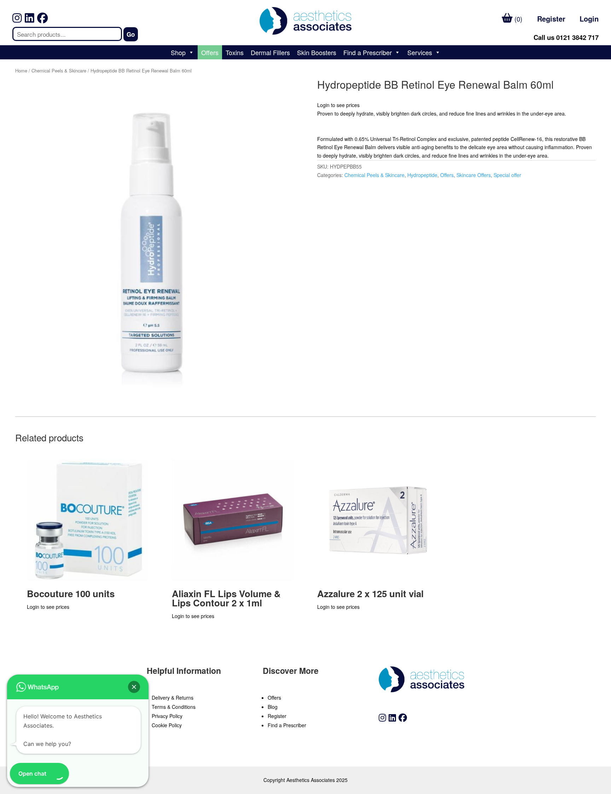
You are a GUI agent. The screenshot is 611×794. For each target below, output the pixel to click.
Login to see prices (338, 104)
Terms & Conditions (174, 706)
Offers (210, 52)
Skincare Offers (473, 174)
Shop (178, 52)
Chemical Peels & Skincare (58, 70)
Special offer (507, 174)
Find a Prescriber (367, 52)
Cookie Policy (167, 725)
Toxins (235, 52)
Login (589, 18)
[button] (134, 687)
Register (551, 18)
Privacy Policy (167, 715)
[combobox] (67, 34)
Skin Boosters (316, 52)
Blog (273, 706)
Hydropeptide (422, 174)
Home (21, 70)
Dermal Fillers (270, 52)
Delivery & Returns (172, 697)
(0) (517, 18)
